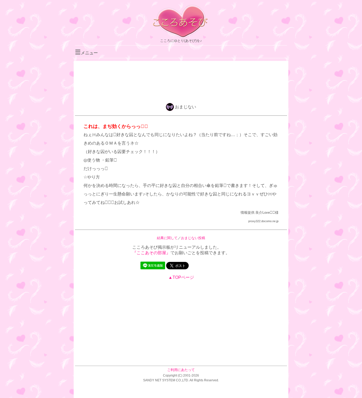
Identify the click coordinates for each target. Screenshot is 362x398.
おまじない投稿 (193, 238)
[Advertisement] (181, 81)
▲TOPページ (181, 277)
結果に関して (167, 238)
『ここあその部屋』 (151, 253)
